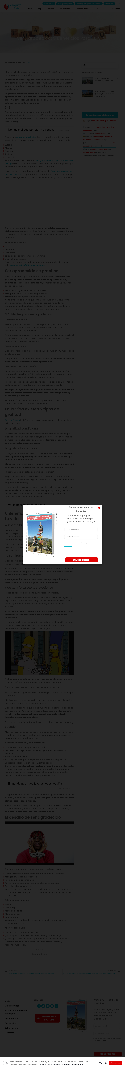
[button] (99, 508)
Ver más (103, 1063)
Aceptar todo (115, 1063)
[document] (62, 534)
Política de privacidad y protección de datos (61, 1064)
